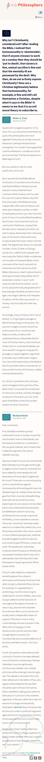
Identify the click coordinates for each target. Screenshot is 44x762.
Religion (31, 755)
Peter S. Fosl (20, 118)
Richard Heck (20, 415)
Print (5, 758)
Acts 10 (18, 707)
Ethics (25, 755)
